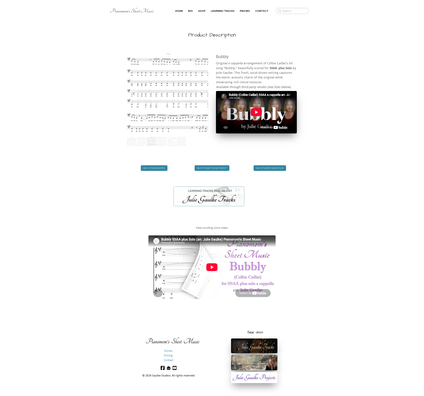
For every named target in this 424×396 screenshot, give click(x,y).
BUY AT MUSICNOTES (154, 168)
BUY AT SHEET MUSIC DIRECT (212, 168)
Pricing (168, 355)
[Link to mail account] (169, 368)
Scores (168, 351)
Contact (168, 360)
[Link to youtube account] (175, 368)
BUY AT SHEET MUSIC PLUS (269, 168)
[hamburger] (158, 11)
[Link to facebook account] (163, 368)
